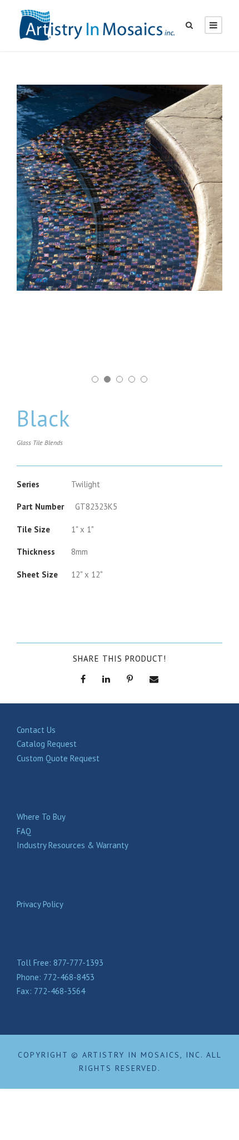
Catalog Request (47, 743)
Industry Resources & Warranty (72, 845)
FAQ (24, 831)
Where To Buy (41, 816)
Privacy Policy (40, 904)
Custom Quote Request (58, 758)
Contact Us (36, 730)
